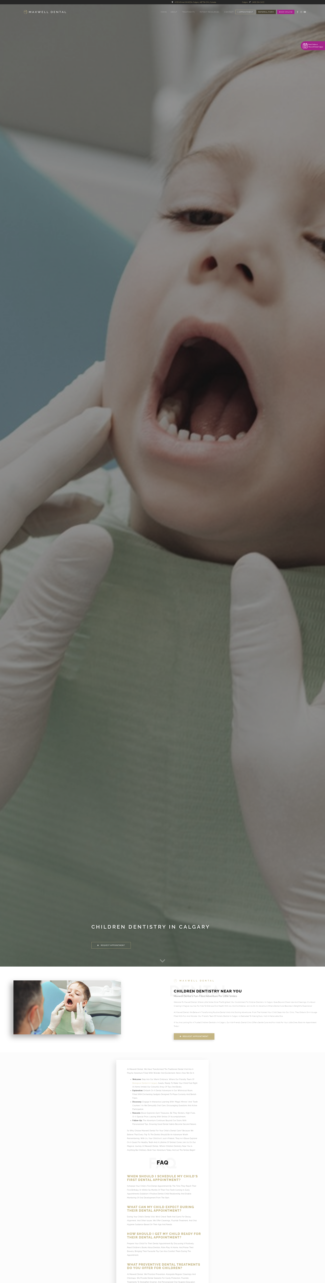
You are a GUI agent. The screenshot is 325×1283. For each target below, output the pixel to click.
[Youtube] (305, 12)
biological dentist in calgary (145, 1083)
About (173, 12)
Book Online (285, 12)
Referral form (266, 12)
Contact (228, 12)
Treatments (188, 12)
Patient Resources (209, 12)
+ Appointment (245, 12)
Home (164, 12)
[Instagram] (301, 12)
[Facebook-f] (297, 12)
